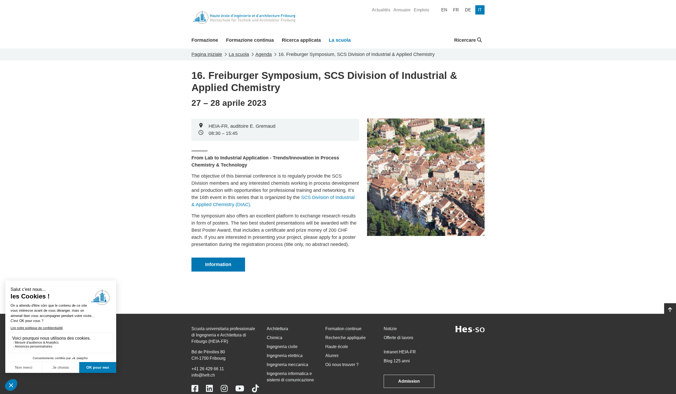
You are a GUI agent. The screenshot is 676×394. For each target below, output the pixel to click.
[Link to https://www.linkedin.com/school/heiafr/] (209, 388)
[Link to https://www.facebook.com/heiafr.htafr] (194, 388)
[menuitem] (381, 10)
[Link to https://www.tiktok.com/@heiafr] (255, 388)
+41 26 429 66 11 (207, 369)
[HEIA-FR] (244, 17)
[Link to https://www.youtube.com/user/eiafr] (239, 388)
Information (218, 264)
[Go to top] (670, 309)
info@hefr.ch (203, 375)
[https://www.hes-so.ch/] (470, 328)
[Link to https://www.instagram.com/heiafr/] (224, 388)
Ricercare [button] (465, 40)
